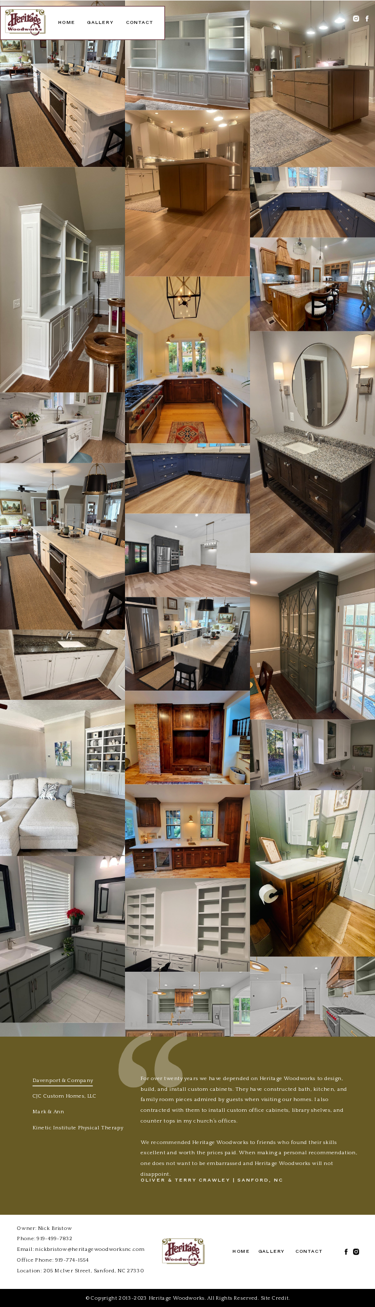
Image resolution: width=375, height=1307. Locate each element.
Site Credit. (275, 1298)
